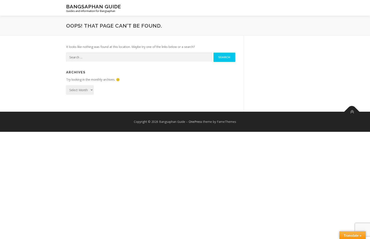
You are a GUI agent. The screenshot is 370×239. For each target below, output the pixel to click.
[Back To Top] (352, 111)
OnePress (195, 122)
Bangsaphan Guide (93, 6)
